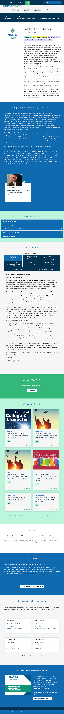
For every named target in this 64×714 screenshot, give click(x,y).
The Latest (59, 10)
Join (5, 2)
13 (33, 515)
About (5, 10)
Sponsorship (31, 711)
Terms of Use (15, 711)
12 (29, 515)
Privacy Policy (6, 711)
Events (48, 542)
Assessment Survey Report (41, 698)
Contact (23, 711)
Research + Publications (37, 10)
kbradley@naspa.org (29, 573)
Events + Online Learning (27, 10)
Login (27, 2)
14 (36, 515)
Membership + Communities (16, 10)
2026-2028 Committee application (31, 586)
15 (40, 515)
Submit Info (31, 390)
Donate (19, 2)
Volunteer (11, 2)
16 (44, 515)
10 (22, 515)
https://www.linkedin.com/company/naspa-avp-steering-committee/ (25, 148)
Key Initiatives (48, 10)
